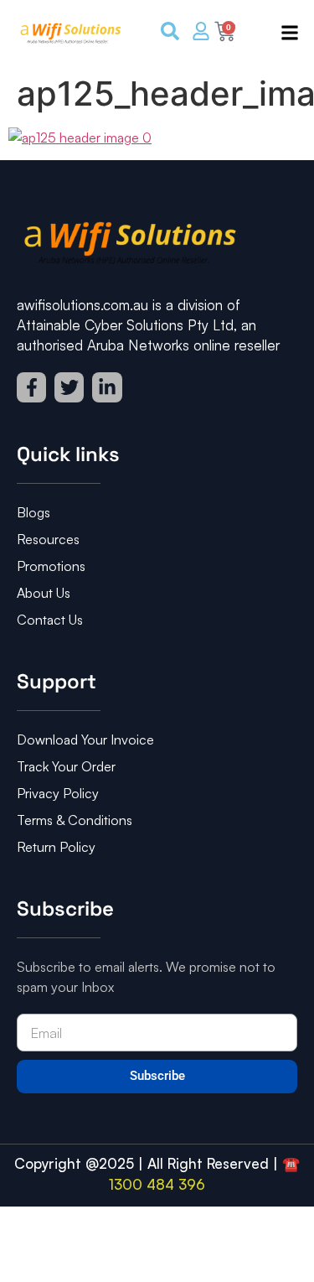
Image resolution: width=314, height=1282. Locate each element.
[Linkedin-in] (106, 387)
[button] (284, 33)
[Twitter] (69, 387)
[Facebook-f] (31, 387)
